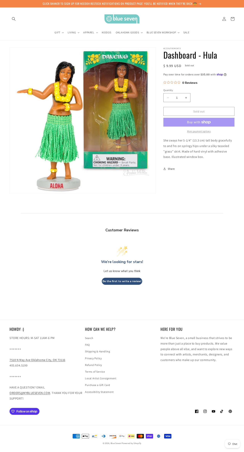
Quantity (168, 90)
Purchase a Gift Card (97, 385)
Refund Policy (93, 365)
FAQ (87, 344)
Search (89, 338)
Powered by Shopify (131, 443)
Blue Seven (116, 443)
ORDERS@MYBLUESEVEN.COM (30, 393)
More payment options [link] (199, 131)
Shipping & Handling (97, 351)
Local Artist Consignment (100, 378)
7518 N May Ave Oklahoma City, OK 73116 (37, 360)
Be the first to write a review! (122, 281)
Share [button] (171, 168)
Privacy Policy (93, 358)
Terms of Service (95, 371)
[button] (14, 19)
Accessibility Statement (99, 392)
